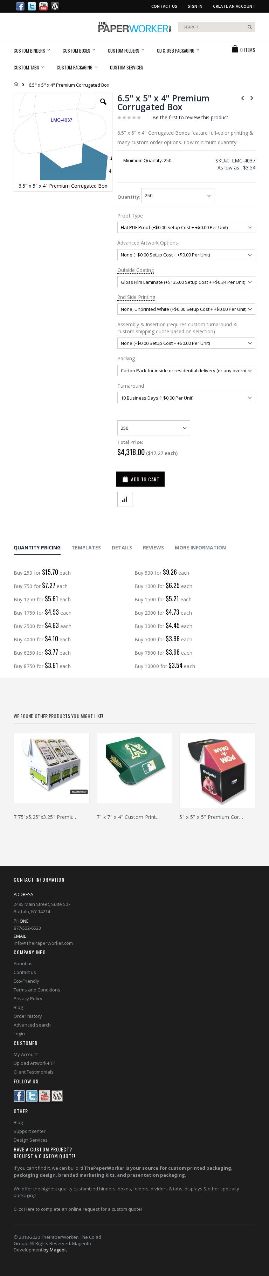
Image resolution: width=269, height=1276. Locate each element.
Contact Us (164, 6)
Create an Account (234, 6)
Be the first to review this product (190, 117)
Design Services (31, 1140)
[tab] (42, 549)
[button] (103, 107)
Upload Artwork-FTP (34, 1063)
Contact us (25, 972)
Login (19, 1033)
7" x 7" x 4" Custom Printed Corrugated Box (129, 817)
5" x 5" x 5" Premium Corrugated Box (212, 817)
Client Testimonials (34, 1072)
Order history (28, 1016)
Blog (18, 1007)
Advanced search (32, 1025)
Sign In (195, 6)
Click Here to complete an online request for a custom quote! (78, 1209)
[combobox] (216, 27)
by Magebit (55, 1250)
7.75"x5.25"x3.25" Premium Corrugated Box (46, 817)
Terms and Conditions (37, 990)
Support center (30, 1131)
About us (23, 963)
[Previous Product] (243, 97)
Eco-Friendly (26, 981)
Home (16, 84)
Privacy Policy (28, 998)
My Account (26, 1054)
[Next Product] (251, 97)
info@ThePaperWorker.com (43, 943)
